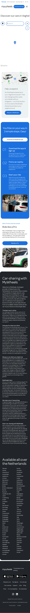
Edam (4, 523)
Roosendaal (20, 499)
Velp (18, 517)
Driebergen (5, 517)
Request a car (7, 582)
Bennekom (5, 480)
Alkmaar (4, 468)
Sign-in (22, 1)
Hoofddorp (5, 552)
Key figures (15, 582)
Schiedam (19, 505)
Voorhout (19, 525)
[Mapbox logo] (4, 66)
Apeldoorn (5, 476)
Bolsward (5, 484)
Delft (3, 503)
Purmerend (20, 496)
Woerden (19, 538)
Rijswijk (18, 497)
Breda (4, 486)
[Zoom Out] (27, 28)
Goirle (4, 535)
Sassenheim (20, 503)
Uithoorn (19, 511)
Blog (24, 585)
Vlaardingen (20, 523)
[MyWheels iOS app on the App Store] (8, 576)
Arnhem (4, 478)
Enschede (5, 531)
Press (4, 589)
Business (18, 1)
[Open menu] (26, 6)
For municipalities (12, 589)
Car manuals (23, 582)
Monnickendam (21, 486)
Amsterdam (5, 474)
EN (25, 1)
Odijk (18, 492)
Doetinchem (5, 513)
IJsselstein (19, 472)
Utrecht (19, 513)
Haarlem (4, 544)
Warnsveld (19, 533)
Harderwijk (5, 546)
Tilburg (18, 509)
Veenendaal (20, 515)
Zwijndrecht (20, 550)
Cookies (19, 605)
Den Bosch (5, 505)
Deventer (4, 509)
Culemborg (5, 497)
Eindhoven (5, 527)
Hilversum (5, 548)
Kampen (19, 474)
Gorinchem (5, 536)
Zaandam (19, 540)
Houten (4, 554)
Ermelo (4, 533)
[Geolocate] (3, 23)
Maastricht (19, 482)
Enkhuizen (5, 529)
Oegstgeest (20, 494)
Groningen (5, 540)
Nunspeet (19, 490)
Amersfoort (5, 472)
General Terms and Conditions (15, 599)
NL (27, 1)
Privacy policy (12, 605)
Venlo (18, 519)
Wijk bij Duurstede (21, 536)
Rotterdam (20, 501)
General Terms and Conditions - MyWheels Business (15, 602)
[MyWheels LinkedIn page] (17, 594)
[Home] (7, 6)
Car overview (7, 585)
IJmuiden (19, 470)
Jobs (20, 585)
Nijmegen (19, 488)
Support (15, 585)
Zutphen (19, 546)
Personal (4, 1)
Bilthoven (5, 482)
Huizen (18, 468)
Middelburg (20, 484)
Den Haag (5, 507)
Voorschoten (20, 527)
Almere (4, 470)
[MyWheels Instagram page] (13, 594)
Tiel (18, 507)
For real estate (23, 589)
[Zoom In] (27, 23)
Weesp (18, 535)
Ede (3, 525)
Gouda (4, 538)
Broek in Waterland (7, 488)
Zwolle (18, 552)
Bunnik (4, 490)
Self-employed (11, 1)
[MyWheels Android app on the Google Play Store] (21, 576)
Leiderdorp (20, 480)
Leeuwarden (20, 476)
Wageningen (20, 529)
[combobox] (15, 23)
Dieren (4, 511)
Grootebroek (6, 542)
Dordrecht (5, 515)
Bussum (4, 492)
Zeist (18, 544)
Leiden (18, 478)
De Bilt (4, 499)
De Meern (4, 501)
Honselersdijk (6, 550)
